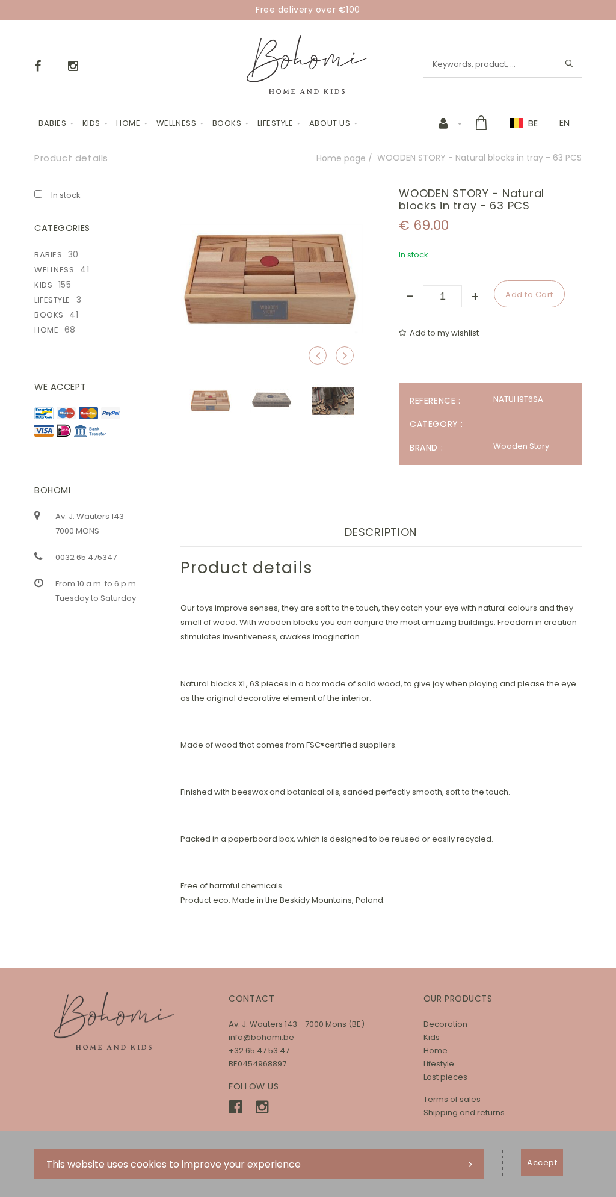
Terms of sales (452, 1099)
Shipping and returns (464, 1112)
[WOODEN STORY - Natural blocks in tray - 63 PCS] (271, 196)
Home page (341, 158)
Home (128, 123)
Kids (91, 123)
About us (329, 123)
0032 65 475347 (86, 557)
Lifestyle (275, 123)
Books (227, 123)
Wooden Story (521, 446)
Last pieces (445, 1077)
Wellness (176, 123)
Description (381, 532)
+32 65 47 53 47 (259, 1050)
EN (564, 123)
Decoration (445, 1024)
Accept (542, 1162)
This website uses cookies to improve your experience (173, 1164)
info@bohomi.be (261, 1037)
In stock (66, 195)
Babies (52, 123)
